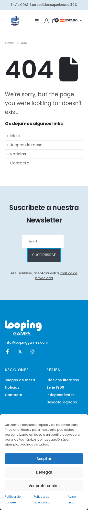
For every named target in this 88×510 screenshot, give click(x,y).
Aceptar (44, 458)
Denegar (44, 472)
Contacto (19, 163)
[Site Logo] (15, 21)
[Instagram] (32, 351)
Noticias (18, 154)
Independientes (60, 394)
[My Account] (47, 21)
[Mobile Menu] (37, 20)
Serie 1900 (55, 387)
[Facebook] (7, 351)
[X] (20, 351)
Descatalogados (61, 402)
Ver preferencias (44, 485)
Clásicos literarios (62, 380)
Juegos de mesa (26, 145)
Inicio (15, 136)
